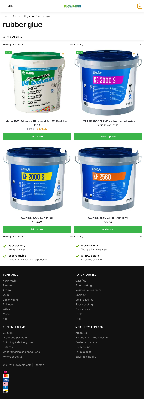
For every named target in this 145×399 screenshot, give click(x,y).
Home (6, 16)
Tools (78, 314)
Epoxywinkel (11, 299)
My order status (12, 356)
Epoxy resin (82, 309)
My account (82, 347)
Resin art (80, 295)
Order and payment (15, 337)
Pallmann (8, 304)
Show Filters (14, 37)
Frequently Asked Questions (93, 337)
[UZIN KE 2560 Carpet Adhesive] (108, 179)
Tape (78, 318)
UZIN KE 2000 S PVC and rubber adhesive (108, 121)
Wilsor (7, 309)
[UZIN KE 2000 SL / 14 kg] (37, 179)
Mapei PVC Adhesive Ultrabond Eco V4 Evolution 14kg (36, 123)
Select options (108, 136)
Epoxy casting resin (24, 16)
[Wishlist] (62, 54)
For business (83, 352)
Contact (8, 332)
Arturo (7, 290)
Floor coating (83, 285)
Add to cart (37, 136)
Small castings (84, 299)
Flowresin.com (22, 365)
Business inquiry (85, 356)
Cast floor (81, 280)
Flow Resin (10, 280)
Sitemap (39, 365)
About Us (81, 332)
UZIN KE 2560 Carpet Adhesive (108, 217)
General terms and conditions (21, 352)
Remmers (9, 285)
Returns (8, 347)
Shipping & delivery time (18, 342)
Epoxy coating (84, 304)
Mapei (6, 314)
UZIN (6, 295)
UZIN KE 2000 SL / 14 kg (37, 217)
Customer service (86, 342)
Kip (5, 318)
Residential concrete (88, 290)
